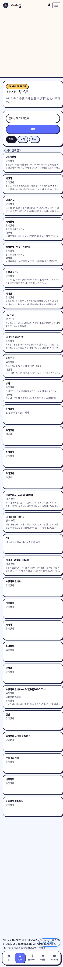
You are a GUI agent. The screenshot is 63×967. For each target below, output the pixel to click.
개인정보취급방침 (12, 940)
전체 (11, 139)
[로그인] (49, 4)
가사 (34, 139)
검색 (33, 129)
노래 (22, 139)
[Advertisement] (31, 44)
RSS (42, 947)
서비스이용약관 (29, 940)
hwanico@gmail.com (26, 947)
